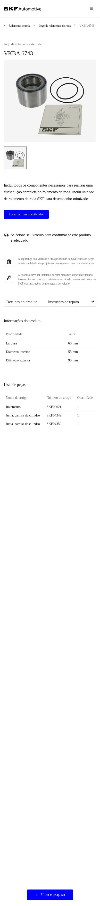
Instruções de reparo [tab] (63, 302)
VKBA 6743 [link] (86, 25)
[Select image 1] (15, 158)
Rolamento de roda (19, 25)
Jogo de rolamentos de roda (55, 25)
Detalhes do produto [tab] (21, 302)
